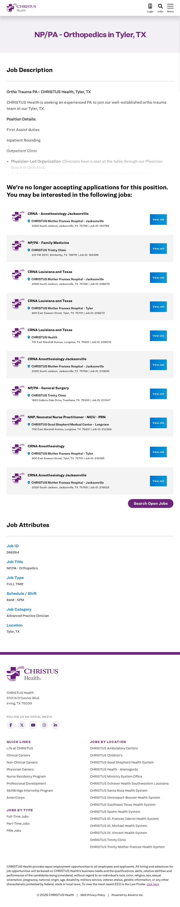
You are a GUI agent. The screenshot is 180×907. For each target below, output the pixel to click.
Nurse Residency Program (26, 776)
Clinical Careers (18, 755)
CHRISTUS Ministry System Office (116, 776)
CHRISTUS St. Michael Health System (118, 826)
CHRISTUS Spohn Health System (115, 812)
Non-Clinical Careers (22, 762)
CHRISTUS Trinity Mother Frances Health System (127, 847)
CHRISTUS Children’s (106, 755)
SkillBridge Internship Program (30, 791)
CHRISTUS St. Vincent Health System (118, 833)
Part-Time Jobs (18, 824)
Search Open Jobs (151, 503)
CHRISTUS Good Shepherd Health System (122, 762)
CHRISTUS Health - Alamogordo (114, 769)
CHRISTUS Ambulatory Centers (114, 748)
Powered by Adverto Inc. (127, 895)
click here (153, 884)
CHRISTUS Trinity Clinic (108, 840)
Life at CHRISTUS (20, 748)
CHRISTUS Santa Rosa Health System (118, 791)
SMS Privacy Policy (92, 895)
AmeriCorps (16, 798)
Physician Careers (20, 769)
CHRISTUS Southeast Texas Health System (122, 805)
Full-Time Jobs (18, 817)
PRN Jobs (14, 831)
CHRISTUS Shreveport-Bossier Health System (125, 798)
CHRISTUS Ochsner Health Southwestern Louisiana (129, 783)
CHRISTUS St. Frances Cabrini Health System (124, 819)
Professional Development (26, 783)
